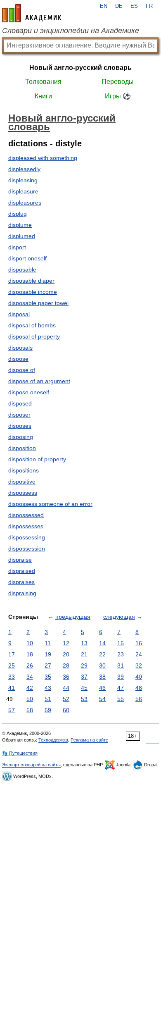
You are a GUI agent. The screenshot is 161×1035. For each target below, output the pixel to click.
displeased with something (42, 158)
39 (120, 676)
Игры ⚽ (118, 96)
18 (29, 654)
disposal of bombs (32, 325)
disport (17, 247)
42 (29, 687)
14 (102, 643)
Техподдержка (53, 739)
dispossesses (25, 526)
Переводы (118, 81)
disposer (19, 414)
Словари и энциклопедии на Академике (70, 30)
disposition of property (37, 459)
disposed (20, 403)
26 (29, 665)
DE (119, 6)
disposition (22, 448)
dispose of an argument (39, 381)
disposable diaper (31, 280)
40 (138, 676)
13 (84, 643)
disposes (19, 425)
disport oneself (27, 258)
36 (66, 676)
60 (66, 710)
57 (11, 710)
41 (11, 687)
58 (29, 710)
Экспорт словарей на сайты (31, 764)
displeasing (23, 180)
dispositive (22, 481)
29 (84, 665)
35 (48, 676)
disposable (22, 269)
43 (48, 687)
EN (103, 6)
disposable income (32, 292)
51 (48, 699)
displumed (21, 236)
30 (102, 665)
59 (48, 710)
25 (11, 665)
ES (134, 6)
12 (66, 643)
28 (66, 665)
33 (11, 676)
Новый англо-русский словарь (80, 67)
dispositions (23, 470)
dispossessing (26, 537)
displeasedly (24, 169)
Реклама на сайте (89, 739)
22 (102, 654)
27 (48, 665)
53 (84, 699)
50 (29, 699)
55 (120, 699)
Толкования (43, 81)
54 (102, 699)
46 (102, 687)
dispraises (21, 582)
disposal (19, 314)
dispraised (21, 571)
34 (29, 676)
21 (84, 654)
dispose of (21, 370)
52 (66, 699)
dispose (18, 358)
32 (138, 665)
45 (84, 687)
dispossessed (26, 515)
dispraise (20, 559)
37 (84, 676)
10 (29, 643)
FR (149, 6)
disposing (20, 437)
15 (120, 643)
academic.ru (32, 13)
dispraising (22, 593)
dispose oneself (28, 392)
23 (120, 654)
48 (138, 687)
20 (66, 654)
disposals (20, 347)
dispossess (22, 492)
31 (120, 665)
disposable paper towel (38, 303)
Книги (43, 96)
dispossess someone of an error (50, 504)
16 (138, 643)
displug (17, 213)
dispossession (26, 548)
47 (120, 687)
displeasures (24, 202)
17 (11, 654)
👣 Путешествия (20, 753)
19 (48, 654)
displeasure (23, 191)
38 (102, 676)
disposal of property (34, 336)
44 (66, 687)
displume (20, 225)
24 (138, 654)
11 (48, 643)
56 (138, 699)
